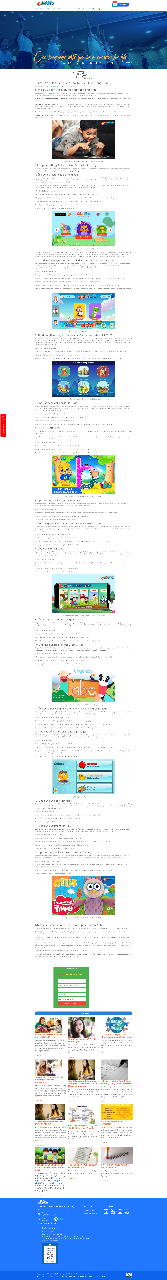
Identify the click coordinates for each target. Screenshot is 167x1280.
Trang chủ (40, 9)
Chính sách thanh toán (90, 1213)
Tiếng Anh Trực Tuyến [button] (77, 9)
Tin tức (91, 9)
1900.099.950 (44, 1220)
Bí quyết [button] (101, 9)
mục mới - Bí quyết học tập (52, 86)
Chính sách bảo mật (89, 1210)
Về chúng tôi (112, 9)
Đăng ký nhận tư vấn (3, 425)
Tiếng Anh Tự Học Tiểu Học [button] (56, 9)
